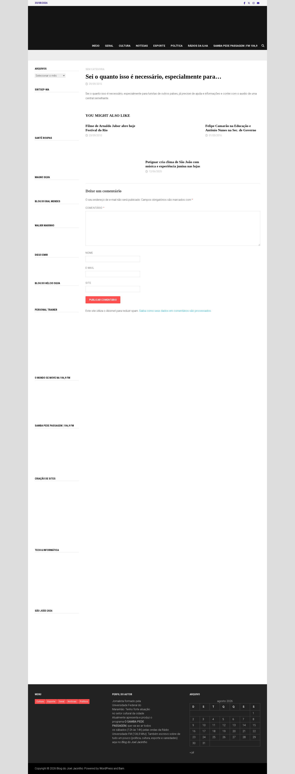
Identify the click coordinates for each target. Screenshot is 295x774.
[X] (249, 3)
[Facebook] (245, 3)
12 (224, 725)
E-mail (90, 267)
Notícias (142, 45)
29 (254, 737)
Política (176, 45)
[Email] (258, 3)
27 (234, 737)
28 (244, 737)
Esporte (159, 45)
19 (224, 731)
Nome (89, 252)
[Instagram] (254, 3)
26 (224, 737)
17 (204, 731)
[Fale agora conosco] (57, 510)
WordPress (106, 768)
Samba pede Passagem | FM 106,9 (235, 45)
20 (234, 731)
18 (213, 731)
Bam (121, 768)
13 (234, 725)
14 (244, 725)
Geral (109, 45)
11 (213, 725)
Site (88, 283)
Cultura (124, 45)
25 (213, 737)
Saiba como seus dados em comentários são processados (175, 310)
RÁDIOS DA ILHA (198, 45)
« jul (192, 752)
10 (204, 725)
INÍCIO (96, 45)
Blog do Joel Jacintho (134, 742)
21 (244, 731)
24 (204, 737)
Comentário (95, 207)
